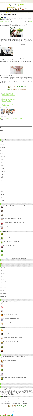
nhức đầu (17, 391)
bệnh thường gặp (7, 21)
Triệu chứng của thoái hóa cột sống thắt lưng (7, 93)
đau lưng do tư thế (12, 118)
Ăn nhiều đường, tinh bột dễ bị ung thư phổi (10, 301)
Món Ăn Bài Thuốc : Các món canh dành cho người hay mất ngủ (12, 337)
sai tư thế (6, 118)
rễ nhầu (25, 391)
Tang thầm (16, 392)
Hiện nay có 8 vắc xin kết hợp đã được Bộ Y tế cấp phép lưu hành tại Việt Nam (14, 377)
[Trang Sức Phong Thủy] (16, 90)
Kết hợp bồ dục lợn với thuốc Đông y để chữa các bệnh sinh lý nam (13, 333)
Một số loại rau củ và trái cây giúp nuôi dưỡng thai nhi (11, 341)
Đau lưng (1, 21)
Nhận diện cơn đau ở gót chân (6, 100)
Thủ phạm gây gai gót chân (5, 105)
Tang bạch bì (29, 391)
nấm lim (20, 391)
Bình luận (1, 130)
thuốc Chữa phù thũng (26, 393)
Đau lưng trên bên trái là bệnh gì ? (6, 98)
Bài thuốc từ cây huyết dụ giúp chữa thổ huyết (10, 245)
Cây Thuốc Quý (3, 12)
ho (2, 391)
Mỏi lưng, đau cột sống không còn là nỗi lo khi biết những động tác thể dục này (12, 97)
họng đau (9, 391)
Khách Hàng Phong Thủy (6, 263)
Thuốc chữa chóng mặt (23, 392)
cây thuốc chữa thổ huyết (14, 390)
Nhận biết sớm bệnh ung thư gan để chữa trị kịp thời (11, 318)
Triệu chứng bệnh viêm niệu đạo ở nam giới (9, 305)
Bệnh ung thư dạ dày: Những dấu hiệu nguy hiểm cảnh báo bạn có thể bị (14, 205)
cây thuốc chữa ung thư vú (28, 390)
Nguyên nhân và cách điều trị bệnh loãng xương (8, 94)
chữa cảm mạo (22, 388)
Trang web (1, 127)
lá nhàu (12, 391)
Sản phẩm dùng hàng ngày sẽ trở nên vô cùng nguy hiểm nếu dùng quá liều (14, 356)
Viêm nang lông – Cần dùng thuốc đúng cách (10, 322)
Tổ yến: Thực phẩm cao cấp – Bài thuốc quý (9, 360)
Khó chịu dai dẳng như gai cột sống (6, 101)
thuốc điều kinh (17, 394)
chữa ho (27, 388)
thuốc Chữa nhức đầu (10, 393)
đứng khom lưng (16, 118)
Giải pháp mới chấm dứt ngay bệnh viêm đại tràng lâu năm (12, 218)
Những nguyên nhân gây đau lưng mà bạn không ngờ (8, 99)
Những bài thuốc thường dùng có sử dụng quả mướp (11, 241)
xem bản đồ (25, 403)
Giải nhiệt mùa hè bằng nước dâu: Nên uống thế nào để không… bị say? (14, 222)
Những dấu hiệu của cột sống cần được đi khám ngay (9, 95)
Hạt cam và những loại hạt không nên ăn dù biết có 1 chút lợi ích (13, 364)
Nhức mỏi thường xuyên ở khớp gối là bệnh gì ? (8, 104)
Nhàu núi (14, 391)
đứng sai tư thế (20, 118)
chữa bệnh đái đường (10, 388)
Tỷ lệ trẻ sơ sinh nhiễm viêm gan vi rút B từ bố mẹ (10, 373)
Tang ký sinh (11, 392)
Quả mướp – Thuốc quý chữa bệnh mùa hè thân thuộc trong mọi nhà (13, 237)
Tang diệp (6, 392)
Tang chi (2, 392)
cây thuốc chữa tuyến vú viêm (20, 390)
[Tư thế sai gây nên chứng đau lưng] (16, 32)
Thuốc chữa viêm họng (5, 394)
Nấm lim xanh (23, 391)
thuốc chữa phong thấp (19, 393)
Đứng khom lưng (2, 18)
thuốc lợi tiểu (12, 394)
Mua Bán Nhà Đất (5, 260)
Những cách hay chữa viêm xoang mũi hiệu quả (10, 314)
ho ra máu (5, 391)
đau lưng (30, 21)
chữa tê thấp (4, 389)
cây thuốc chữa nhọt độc (9, 390)
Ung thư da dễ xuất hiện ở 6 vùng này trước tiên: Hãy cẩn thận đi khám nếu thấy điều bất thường (17, 226)
